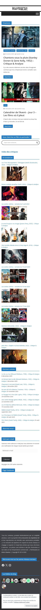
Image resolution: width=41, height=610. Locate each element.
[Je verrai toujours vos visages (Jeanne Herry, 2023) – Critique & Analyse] (14, 235)
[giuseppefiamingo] (4, 580)
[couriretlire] (4, 586)
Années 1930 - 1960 (22, 50)
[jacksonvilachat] (20, 580)
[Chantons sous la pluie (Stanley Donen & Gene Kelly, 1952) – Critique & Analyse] (20, 36)
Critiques (31, 50)
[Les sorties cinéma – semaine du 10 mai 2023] (14, 296)
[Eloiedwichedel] (36, 580)
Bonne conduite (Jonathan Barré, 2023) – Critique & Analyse (20, 184)
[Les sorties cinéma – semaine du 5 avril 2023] (14, 213)
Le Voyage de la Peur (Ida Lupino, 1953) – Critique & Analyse (20, 394)
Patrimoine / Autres (9, 50)
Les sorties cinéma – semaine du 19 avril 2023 (16, 267)
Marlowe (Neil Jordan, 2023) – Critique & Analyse (17, 326)
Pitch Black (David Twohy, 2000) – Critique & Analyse (18, 420)
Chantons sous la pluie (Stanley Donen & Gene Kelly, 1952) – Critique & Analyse (20, 60)
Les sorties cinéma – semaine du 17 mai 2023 (16, 306)
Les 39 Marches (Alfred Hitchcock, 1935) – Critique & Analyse (20, 405)
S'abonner (7, 459)
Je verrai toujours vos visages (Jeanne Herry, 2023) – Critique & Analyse (20, 225)
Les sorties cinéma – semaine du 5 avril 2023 (15, 204)
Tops (5, 105)
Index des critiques (10, 152)
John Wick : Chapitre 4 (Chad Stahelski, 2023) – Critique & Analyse (19, 346)
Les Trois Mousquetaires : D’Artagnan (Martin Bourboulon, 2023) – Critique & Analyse (20, 164)
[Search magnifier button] (37, 142)
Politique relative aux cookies (22, 602)
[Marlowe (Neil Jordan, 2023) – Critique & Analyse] (14, 335)
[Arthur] (24, 580)
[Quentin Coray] (16, 580)
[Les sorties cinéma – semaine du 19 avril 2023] (14, 276)
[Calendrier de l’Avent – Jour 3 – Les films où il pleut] (20, 92)
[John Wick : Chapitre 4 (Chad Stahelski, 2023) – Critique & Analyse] (14, 356)
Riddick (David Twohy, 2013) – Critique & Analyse (17, 410)
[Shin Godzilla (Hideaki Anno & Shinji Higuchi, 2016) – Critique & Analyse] (14, 256)
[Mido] (12, 580)
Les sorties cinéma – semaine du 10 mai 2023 (16, 286)
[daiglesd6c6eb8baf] (8, 580)
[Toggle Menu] (37, 14)
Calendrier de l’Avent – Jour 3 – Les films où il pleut (19, 114)
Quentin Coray (20, 54)
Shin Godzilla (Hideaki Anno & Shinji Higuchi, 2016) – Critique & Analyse (20, 246)
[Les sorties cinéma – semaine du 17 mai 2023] (14, 315)
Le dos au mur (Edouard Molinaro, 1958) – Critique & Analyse (20, 374)
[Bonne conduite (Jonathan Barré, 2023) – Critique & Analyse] (14, 193)
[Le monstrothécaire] (32, 580)
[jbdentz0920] (28, 580)
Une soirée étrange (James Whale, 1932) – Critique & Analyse (20, 400)
